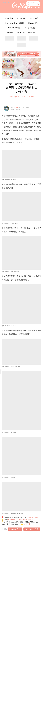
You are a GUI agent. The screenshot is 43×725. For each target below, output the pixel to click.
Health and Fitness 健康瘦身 (15, 23)
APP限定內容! (21, 18)
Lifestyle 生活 (33, 23)
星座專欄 (10, 32)
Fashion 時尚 (34, 18)
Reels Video (32, 32)
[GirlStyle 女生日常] (21, 6)
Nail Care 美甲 (28, 96)
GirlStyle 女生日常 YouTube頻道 (20, 520)
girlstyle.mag (33, 517)
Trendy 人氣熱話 (29, 28)
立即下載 (27, 524)
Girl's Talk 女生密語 (14, 28)
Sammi (15, 107)
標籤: (4, 529)
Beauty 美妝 (9, 18)
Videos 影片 (20, 32)
